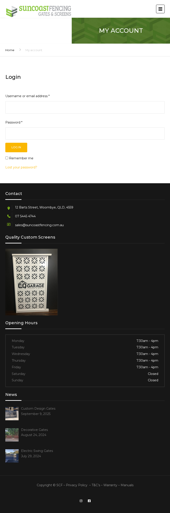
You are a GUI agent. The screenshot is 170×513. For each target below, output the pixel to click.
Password (13, 122)
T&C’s (96, 485)
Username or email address (27, 96)
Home (9, 50)
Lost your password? (21, 167)
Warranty (110, 485)
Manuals (127, 485)
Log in (16, 147)
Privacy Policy (76, 485)
